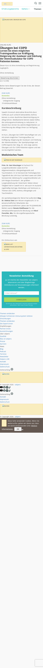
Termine (3, 354)
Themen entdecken (7, 313)
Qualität (3, 336)
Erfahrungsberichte (10, 9)
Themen (37, 9)
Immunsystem (20, 316)
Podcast (3, 351)
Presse (2, 341)
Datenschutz (5, 367)
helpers (3, 359)
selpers (18, 385)
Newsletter (4, 356)
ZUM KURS (6, 93)
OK (18, 429)
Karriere (3, 344)
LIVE (7, 359)
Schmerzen (10, 316)
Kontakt (3, 361)
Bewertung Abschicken (9, 78)
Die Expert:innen (6, 323)
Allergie (3, 316)
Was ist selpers (6, 339)
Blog (1, 349)
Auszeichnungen (6, 331)
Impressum (4, 364)
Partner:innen (5, 329)
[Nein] (22, 429)
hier (32, 305)
